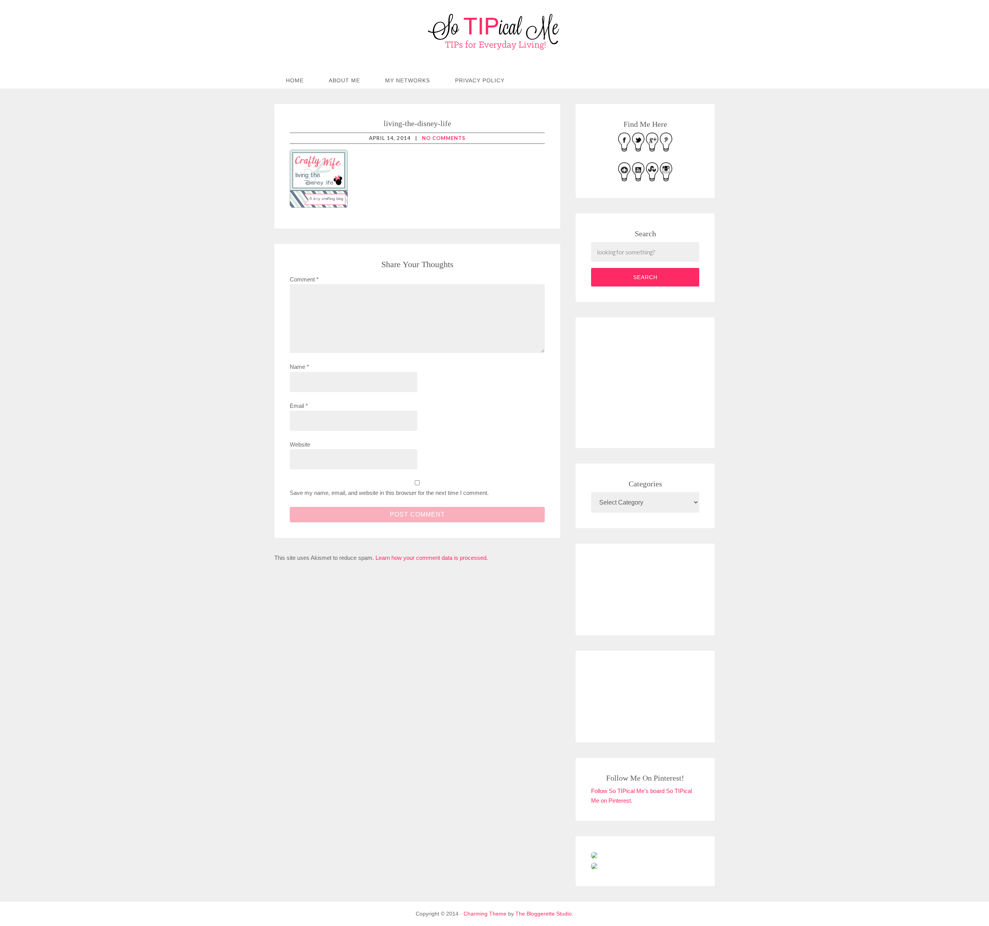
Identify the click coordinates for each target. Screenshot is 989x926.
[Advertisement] (649, 381)
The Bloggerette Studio (543, 914)
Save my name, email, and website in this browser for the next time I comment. (389, 492)
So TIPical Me (494, 31)
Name (299, 366)
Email (299, 405)
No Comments (444, 138)
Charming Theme (485, 914)
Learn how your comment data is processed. (432, 557)
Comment (304, 279)
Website (300, 444)
